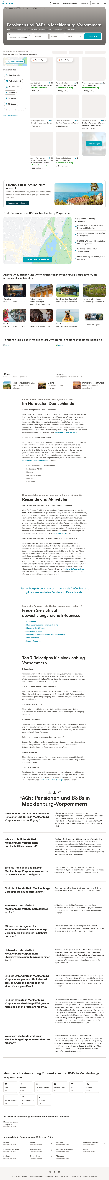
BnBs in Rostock (59, 533)
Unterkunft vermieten (70, 3)
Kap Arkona (31, 622)
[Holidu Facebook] (59, 1172)
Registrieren (96, 3)
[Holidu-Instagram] (50, 1172)
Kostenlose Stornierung (15, 110)
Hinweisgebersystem (90, 1176)
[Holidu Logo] (12, 3)
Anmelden (84, 3)
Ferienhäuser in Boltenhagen (52, 780)
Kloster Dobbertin (33, 641)
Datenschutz (64, 1176)
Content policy (76, 1176)
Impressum (49, 1176)
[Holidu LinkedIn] (54, 1172)
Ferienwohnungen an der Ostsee (35, 460)
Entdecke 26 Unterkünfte (37, 259)
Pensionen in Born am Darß (66, 432)
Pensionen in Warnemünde (73, 569)
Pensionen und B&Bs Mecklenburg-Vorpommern (21, 54)
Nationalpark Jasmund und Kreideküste (42, 625)
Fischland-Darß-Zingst (35, 628)
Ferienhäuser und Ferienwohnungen (15, 51)
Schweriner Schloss (34, 631)
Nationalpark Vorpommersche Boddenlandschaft (45, 634)
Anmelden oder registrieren (17, 203)
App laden (56, 3)
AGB (56, 1176)
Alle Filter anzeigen (10, 115)
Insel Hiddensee (32, 638)
